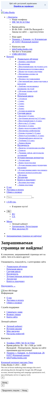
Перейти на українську (24, 6)
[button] (11, 202)
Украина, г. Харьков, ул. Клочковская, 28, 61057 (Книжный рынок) (29, 40)
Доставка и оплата (15, 189)
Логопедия (12, 279)
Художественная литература (20, 276)
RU (13, 214)
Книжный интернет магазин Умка (17, 362)
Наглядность (12, 274)
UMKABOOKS (19, 54)
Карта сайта (12, 317)
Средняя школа (14, 271)
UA (13, 216)
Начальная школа (14, 269)
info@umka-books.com (22, 49)
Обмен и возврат (14, 192)
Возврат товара (14, 314)
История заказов (14, 329)
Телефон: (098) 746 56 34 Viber (21, 343)
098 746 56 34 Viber (21, 22)
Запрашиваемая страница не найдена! (24, 236)
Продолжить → (8, 286)
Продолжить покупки (10, 390)
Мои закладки (13, 331)
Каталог (10, 56)
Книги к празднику (16, 281)
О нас (9, 187)
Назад (4, 382)
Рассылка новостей (15, 333)
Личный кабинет (14, 326)
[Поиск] (33, 197)
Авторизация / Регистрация (25, 226)
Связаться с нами (14, 312)
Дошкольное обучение (17, 266)
